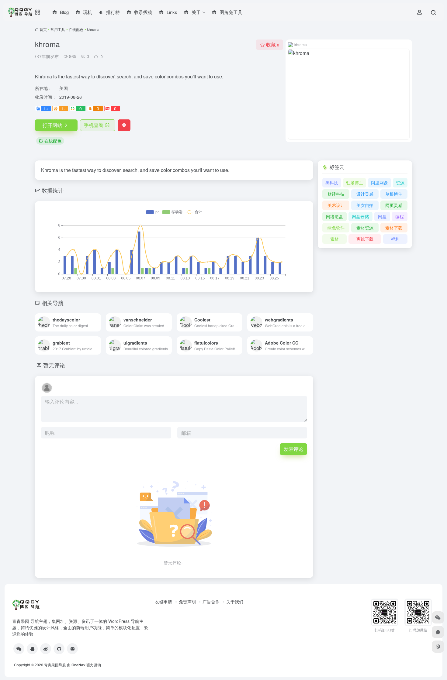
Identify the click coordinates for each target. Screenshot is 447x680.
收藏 (272, 44)
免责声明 (187, 602)
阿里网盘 (379, 183)
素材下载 (393, 228)
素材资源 (364, 228)
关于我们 (234, 602)
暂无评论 (54, 365)
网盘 (382, 216)
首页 (43, 29)
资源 (400, 183)
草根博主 (393, 194)
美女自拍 (364, 205)
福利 (395, 239)
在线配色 (76, 29)
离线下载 (364, 239)
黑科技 (331, 183)
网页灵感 (393, 205)
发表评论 (293, 448)
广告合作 (211, 602)
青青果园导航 (55, 664)
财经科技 (336, 194)
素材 (334, 239)
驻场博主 (354, 183)
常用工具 (57, 29)
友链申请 (163, 602)
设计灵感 (364, 194)
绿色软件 (336, 228)
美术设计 (336, 205)
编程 (399, 216)
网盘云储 (360, 216)
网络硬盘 (334, 216)
